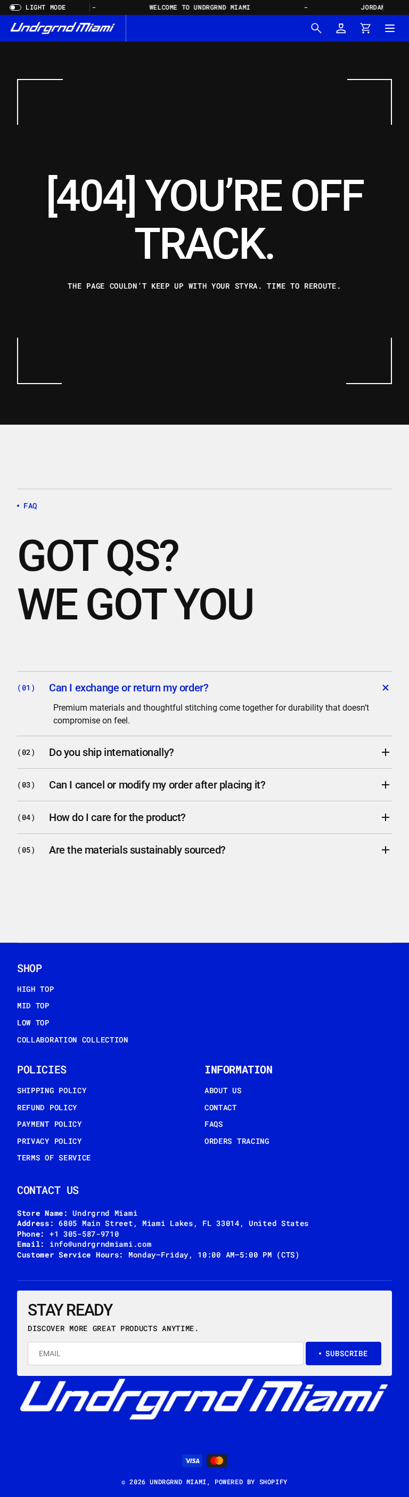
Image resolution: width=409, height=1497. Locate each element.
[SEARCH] (316, 28)
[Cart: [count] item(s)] (365, 28)
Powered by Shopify (251, 1481)
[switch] (41, 7)
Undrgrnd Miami (178, 1481)
